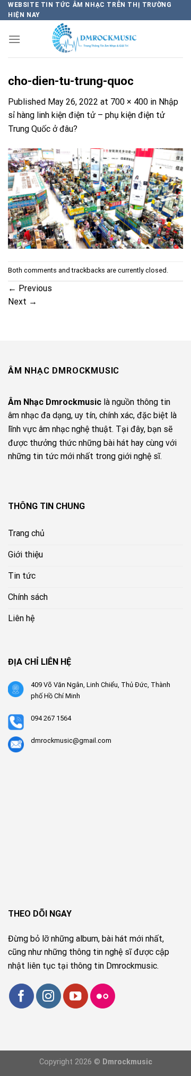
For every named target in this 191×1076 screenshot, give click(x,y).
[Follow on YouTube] (75, 996)
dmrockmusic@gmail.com (71, 740)
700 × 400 (129, 102)
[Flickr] (102, 996)
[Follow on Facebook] (21, 996)
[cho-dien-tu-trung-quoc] (95, 198)
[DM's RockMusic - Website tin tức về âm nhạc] (102, 38)
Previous (30, 288)
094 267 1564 (51, 718)
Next (22, 301)
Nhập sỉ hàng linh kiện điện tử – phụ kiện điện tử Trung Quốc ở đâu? (93, 115)
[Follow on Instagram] (48, 996)
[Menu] (14, 39)
